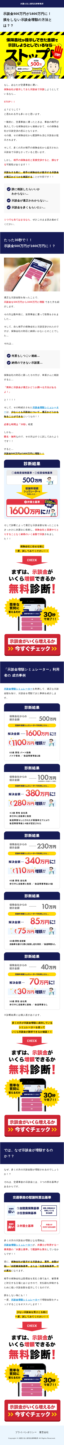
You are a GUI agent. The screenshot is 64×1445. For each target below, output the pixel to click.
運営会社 (44, 1432)
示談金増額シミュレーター (18, 689)
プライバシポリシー (26, 1432)
